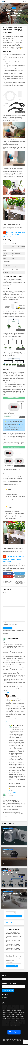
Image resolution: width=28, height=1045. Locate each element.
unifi (8, 1022)
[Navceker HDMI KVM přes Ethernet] (14, 877)
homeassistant (21, 1012)
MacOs (12, 1014)
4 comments (17, 17)
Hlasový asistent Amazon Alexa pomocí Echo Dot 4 (11, 853)
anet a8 (13, 1006)
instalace (4, 1014)
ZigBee (11, 1025)
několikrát (19, 426)
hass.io (15, 1012)
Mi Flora (21, 424)
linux (9, 1014)
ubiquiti (23, 1020)
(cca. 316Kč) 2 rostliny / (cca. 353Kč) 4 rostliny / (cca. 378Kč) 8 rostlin (14, 234)
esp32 (4, 1010)
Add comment (11, 863)
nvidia (17, 1016)
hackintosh (10, 1012)
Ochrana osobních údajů (15, 1042)
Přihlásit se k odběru (12, 965)
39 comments (12, 905)
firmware (4, 1012)
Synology (13, 1020)
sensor (13, 1018)
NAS (8, 1016)
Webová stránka (5, 617)
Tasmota (18, 1020)
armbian (4, 1008)
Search (14, 915)
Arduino (22, 1006)
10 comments (11, 884)
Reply (8, 692)
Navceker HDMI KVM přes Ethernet (11, 874)
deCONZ (22, 1008)
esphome (14, 1010)
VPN (24, 1022)
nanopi (4, 1016)
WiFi (3, 1025)
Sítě (9, 870)
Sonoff (22, 1018)
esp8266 (8, 1010)
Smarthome (11, 828)
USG (11, 1022)
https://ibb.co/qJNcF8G (18, 813)
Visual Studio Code (17, 1022)
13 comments (11, 842)
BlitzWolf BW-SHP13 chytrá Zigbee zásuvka (12, 832)
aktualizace (5, 1006)
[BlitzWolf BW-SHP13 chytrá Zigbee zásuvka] (14, 835)
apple (18, 1006)
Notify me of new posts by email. (10, 624)
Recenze (13, 8)
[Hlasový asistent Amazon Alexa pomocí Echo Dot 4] (14, 856)
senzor (17, 1018)
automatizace (10, 1008)
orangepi (21, 1016)
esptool (19, 1010)
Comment (4, 592)
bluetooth (17, 1008)
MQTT (21, 1014)
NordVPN (12, 1016)
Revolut (4, 1018)
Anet (9, 1006)
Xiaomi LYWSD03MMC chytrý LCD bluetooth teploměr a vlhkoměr (12, 896)
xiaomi (7, 1025)
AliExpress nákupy (9, 922)
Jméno (4, 608)
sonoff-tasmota (6, 1020)
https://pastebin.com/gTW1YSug (16, 735)
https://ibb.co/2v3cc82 (15, 812)
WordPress (23, 1039)
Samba (8, 1018)
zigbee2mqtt (17, 1025)
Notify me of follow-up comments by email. (12, 622)
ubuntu (4, 1022)
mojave (17, 1014)
